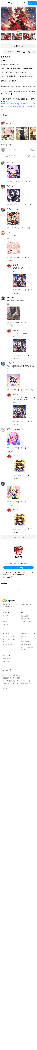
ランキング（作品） (8, 995)
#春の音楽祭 (5, 87)
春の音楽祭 (12, 81)
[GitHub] (13, 1029)
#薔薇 (18, 87)
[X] (3, 1029)
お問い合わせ (6, 1042)
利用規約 (5, 1033)
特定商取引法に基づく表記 (11, 1036)
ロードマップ (6, 1020)
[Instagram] (10, 1029)
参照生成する (18, 46)
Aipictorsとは (6, 1017)
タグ (3, 986)
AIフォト (5, 977)
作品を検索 (24, 974)
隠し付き (11, 156)
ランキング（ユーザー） (8, 999)
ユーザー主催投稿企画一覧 (27, 1007)
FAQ (28, 1039)
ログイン (32, 3)
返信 (28, 181)
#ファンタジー (26, 87)
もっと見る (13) (18, 537)
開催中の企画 (25, 1000)
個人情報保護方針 (15, 1033)
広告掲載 (15, 1042)
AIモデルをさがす (26, 980)
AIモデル (5, 983)
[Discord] (7, 1029)
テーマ (4, 980)
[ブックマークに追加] (24, 52)
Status (22, 1042)
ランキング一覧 (7, 1003)
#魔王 (12, 87)
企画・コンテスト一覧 (27, 996)
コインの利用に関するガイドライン (13, 1039)
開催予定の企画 (26, 1003)
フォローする (18, 568)
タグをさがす (25, 977)
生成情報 (4, 115)
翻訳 (2, 109)
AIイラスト (6, 974)
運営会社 (28, 1042)
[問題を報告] (22, 181)
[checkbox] (7, 156)
